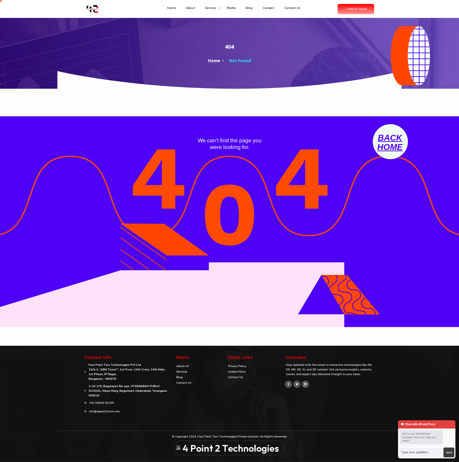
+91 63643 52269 (101, 403)
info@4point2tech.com (104, 411)
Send (449, 452)
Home (214, 60)
